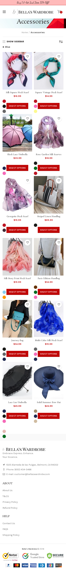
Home (24, 32)
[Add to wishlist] (27, 57)
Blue (7, 46)
